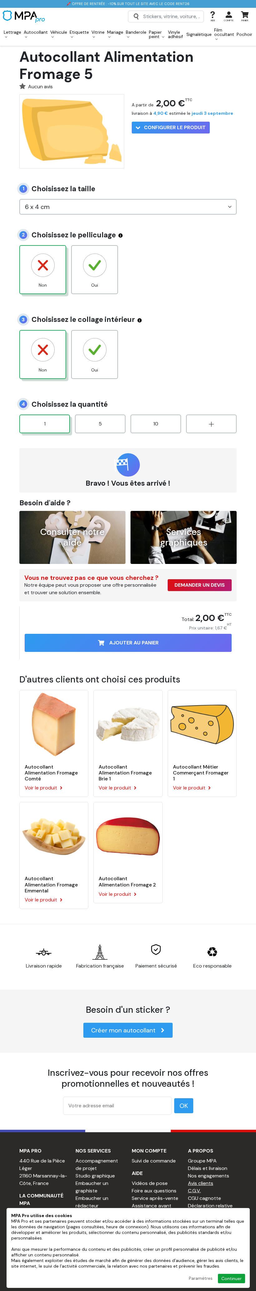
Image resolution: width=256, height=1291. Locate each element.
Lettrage (12, 32)
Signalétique (199, 34)
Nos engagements (208, 1175)
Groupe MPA (202, 1161)
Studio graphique (95, 1175)
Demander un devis (200, 585)
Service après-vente (155, 1198)
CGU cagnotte (204, 1198)
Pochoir (244, 34)
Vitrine (98, 32)
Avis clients (200, 1183)
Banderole (136, 32)
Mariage (115, 32)
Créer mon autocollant (123, 1030)
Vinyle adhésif (175, 34)
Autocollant (36, 32)
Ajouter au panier (134, 642)
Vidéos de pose (150, 1183)
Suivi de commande (154, 1161)
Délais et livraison (207, 1168)
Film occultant (224, 32)
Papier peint (155, 34)
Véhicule (58, 32)
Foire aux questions (154, 1190)
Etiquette (79, 32)
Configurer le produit (174, 127)
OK (184, 1106)
